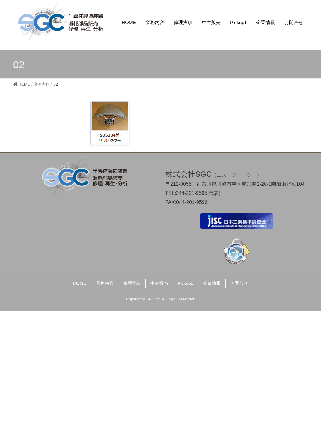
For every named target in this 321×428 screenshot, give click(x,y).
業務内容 (104, 283)
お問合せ (239, 283)
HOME (79, 283)
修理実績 (132, 283)
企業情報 (212, 283)
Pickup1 (185, 283)
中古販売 (159, 283)
